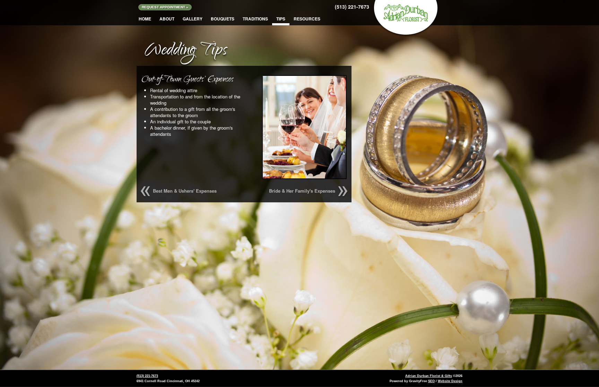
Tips (280, 19)
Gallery (192, 19)
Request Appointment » (165, 7)
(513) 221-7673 (352, 6)
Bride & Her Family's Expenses (302, 190)
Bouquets (222, 19)
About (166, 19)
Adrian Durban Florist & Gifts (428, 376)
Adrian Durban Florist (405, 13)
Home (145, 19)
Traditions (255, 19)
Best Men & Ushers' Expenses (185, 190)
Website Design (450, 381)
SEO (431, 381)
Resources (307, 19)
